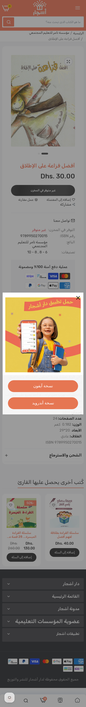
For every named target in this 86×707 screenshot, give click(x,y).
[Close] (78, 298)
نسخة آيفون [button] (43, 386)
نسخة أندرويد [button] (43, 403)
